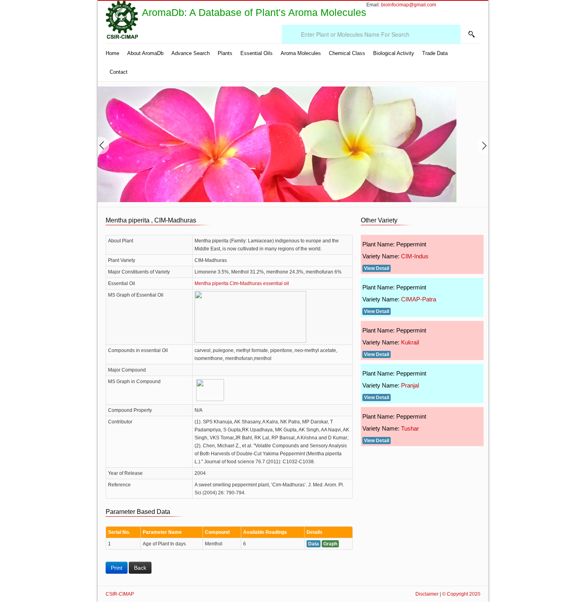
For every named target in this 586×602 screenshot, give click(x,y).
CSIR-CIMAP (120, 594)
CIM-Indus (415, 256)
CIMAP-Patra (418, 299)
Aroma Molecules (301, 53)
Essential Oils (256, 53)
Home (112, 53)
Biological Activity (393, 53)
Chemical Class (347, 53)
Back (140, 568)
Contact (119, 72)
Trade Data (435, 53)
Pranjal (410, 385)
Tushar (410, 428)
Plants (225, 53)
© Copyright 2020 (461, 594)
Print (116, 568)
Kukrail (410, 342)
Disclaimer (427, 594)
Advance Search (190, 53)
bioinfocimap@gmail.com (408, 5)
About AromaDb (145, 53)
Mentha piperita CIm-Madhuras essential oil (242, 283)
